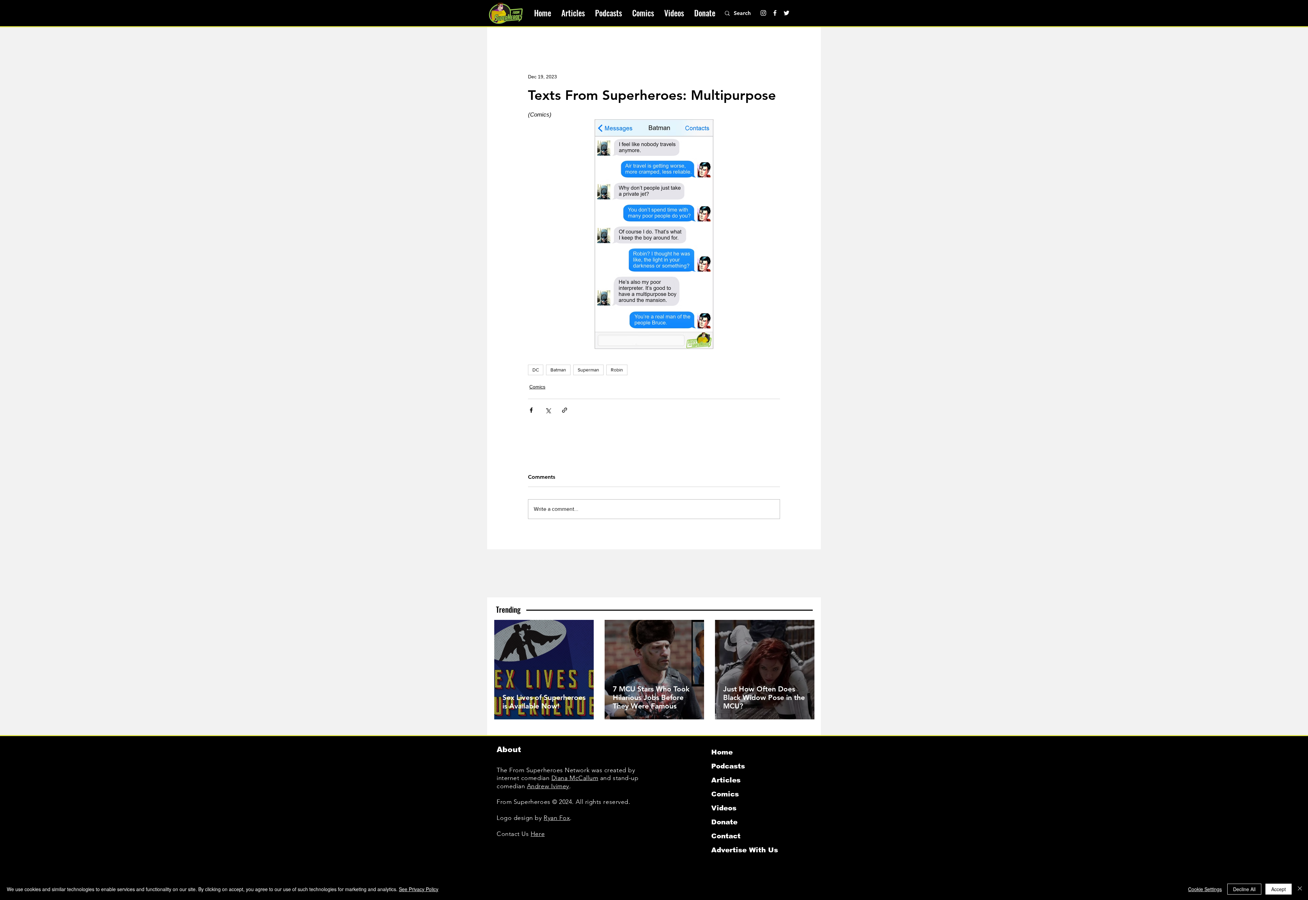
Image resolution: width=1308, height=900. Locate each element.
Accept (1278, 889)
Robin (617, 369)
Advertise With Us (744, 850)
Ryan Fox (557, 818)
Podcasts (728, 766)
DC (535, 369)
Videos (723, 808)
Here (538, 834)
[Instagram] (763, 13)
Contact (726, 836)
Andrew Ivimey (548, 786)
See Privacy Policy (418, 889)
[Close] (1300, 889)
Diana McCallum (574, 778)
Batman (558, 369)
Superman (588, 369)
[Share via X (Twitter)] (548, 410)
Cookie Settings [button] (1205, 889)
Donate (724, 822)
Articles (726, 780)
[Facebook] (775, 13)
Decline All (1244, 889)
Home (722, 752)
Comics (537, 387)
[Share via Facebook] (531, 410)
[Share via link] (564, 410)
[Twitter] (786, 13)
